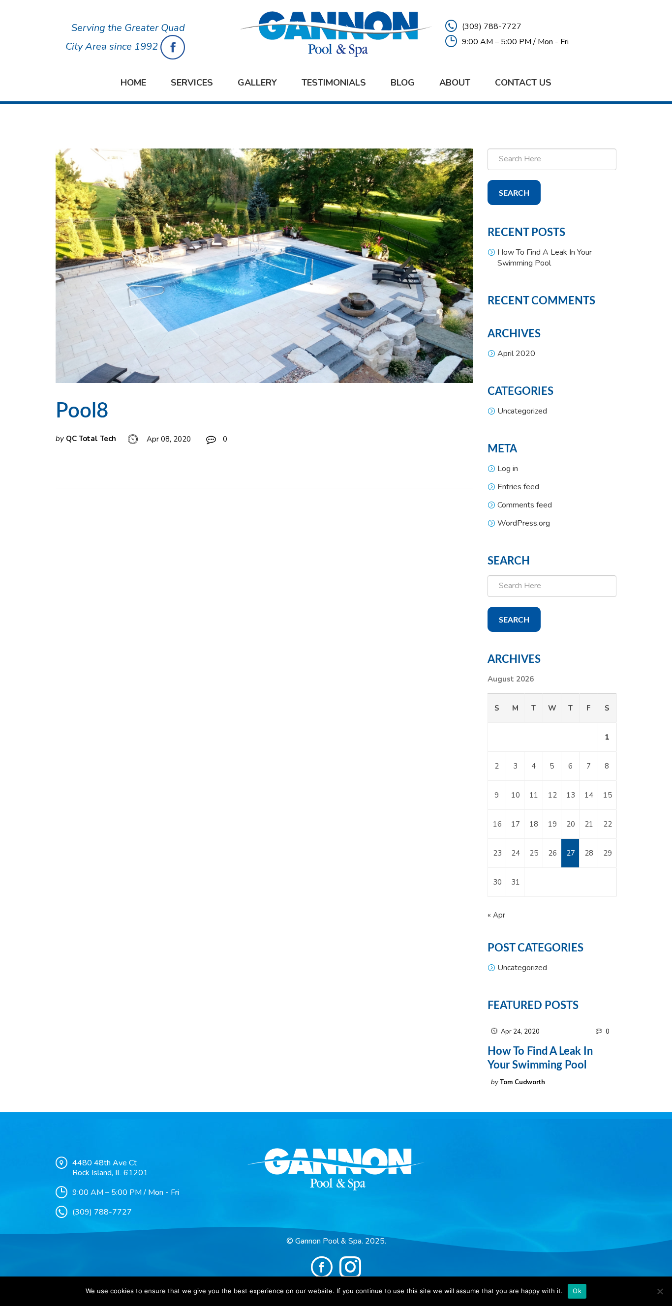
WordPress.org (523, 523)
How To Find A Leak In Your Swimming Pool (544, 257)
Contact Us (523, 83)
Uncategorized (522, 411)
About (454, 83)
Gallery (257, 83)
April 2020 (516, 353)
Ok (577, 1291)
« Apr (496, 915)
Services (192, 83)
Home (133, 83)
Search (514, 193)
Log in (507, 468)
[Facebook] (322, 1267)
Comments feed (524, 505)
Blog (403, 83)
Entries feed (518, 486)
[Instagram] (350, 1267)
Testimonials (334, 83)
